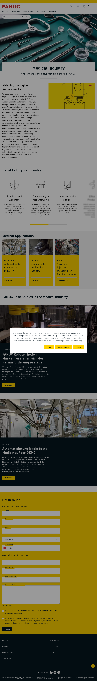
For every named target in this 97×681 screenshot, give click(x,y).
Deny (49, 347)
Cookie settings (63, 347)
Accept (78, 347)
